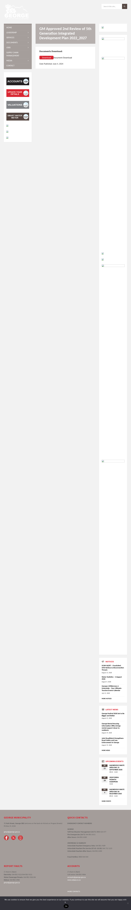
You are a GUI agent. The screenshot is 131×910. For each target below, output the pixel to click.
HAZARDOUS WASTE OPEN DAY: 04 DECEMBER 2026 (116, 792)
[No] (128, 903)
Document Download (62, 57)
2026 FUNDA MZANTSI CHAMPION (114, 780)
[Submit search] (124, 6)
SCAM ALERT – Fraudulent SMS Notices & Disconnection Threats (113, 668)
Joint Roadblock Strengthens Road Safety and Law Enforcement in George (113, 740)
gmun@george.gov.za (12, 832)
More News (106, 750)
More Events (106, 801)
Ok (66, 906)
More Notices (107, 698)
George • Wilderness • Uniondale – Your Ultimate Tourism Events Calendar (111, 688)
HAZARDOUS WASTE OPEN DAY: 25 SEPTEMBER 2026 (116, 767)
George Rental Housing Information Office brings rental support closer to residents (111, 727)
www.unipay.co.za (74, 880)
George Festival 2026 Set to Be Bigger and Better (113, 715)
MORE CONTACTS (73, 892)
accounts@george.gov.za (76, 877)
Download (46, 57)
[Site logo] (16, 18)
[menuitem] (17, 27)
